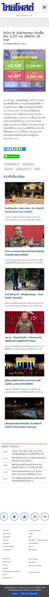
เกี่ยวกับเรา (32, 562)
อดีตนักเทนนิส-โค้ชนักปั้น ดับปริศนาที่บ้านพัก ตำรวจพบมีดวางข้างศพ (23, 425)
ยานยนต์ (5, 568)
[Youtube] (24, 516)
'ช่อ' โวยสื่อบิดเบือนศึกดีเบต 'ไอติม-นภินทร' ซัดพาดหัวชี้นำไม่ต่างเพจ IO (29, 479)
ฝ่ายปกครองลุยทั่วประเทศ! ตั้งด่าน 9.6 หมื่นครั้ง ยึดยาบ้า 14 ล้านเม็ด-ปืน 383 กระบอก (27, 466)
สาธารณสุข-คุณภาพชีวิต (10, 571)
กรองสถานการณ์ (34, 530)
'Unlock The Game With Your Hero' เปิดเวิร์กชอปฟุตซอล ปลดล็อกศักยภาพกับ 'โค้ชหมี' (28, 452)
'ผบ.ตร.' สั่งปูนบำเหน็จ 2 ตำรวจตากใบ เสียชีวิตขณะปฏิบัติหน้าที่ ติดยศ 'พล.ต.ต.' (23, 341)
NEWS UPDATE (10, 446)
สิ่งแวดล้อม (32, 550)
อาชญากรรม (6, 562)
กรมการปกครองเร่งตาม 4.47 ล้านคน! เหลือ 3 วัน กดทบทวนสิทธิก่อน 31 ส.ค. (27, 472)
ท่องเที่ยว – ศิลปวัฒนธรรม (38, 540)
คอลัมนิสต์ (6, 537)
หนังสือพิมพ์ (7, 550)
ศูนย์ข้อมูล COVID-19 (24, 169)
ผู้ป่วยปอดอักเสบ (28, 164)
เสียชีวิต (37, 169)
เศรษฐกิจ (6, 543)
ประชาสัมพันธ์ (33, 543)
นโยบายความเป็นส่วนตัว (29, 593)
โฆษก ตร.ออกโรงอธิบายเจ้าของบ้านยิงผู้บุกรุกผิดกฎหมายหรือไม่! (24, 253)
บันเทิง (4, 574)
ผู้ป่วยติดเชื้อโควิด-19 (12, 164)
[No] (46, 591)
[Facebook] (4, 516)
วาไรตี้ (30, 534)
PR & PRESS (33, 559)
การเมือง (6, 530)
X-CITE (5, 565)
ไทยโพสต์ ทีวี (7, 578)
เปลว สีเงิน (7, 534)
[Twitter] (14, 516)
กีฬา (29, 537)
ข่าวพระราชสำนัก (8, 546)
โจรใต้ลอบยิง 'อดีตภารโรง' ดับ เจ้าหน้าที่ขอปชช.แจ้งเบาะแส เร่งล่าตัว (24, 210)
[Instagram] (35, 516)
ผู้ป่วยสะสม (8, 169)
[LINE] (45, 516)
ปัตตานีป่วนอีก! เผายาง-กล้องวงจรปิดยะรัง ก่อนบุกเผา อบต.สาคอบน (29, 459)
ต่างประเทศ (6, 558)
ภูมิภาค (30, 546)
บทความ (6, 540)
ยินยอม (15, 593)
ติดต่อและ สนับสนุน (35, 565)
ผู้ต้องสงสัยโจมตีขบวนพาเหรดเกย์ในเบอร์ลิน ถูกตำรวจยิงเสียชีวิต (23, 382)
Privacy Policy (33, 572)
